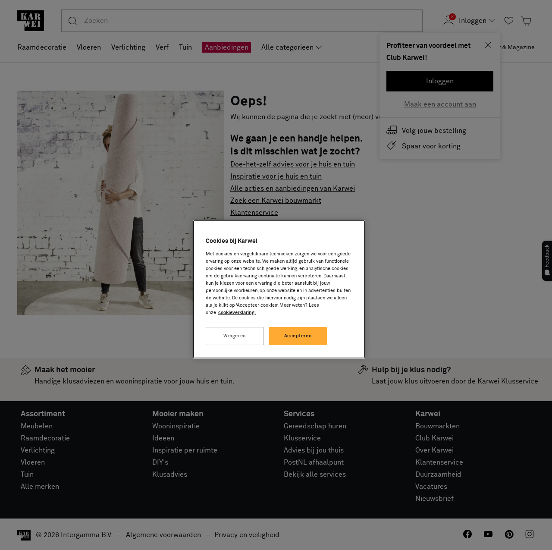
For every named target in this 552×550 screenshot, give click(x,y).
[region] (279, 289)
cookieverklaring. (237, 312)
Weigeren (234, 335)
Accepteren (298, 335)
